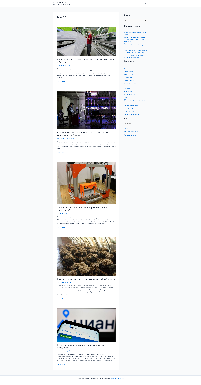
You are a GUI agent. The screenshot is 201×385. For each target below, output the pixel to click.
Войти (126, 128)
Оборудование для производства (134, 100)
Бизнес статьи (128, 74)
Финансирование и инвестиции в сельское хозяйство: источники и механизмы (134, 39)
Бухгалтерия (128, 77)
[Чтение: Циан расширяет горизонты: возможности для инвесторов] (86, 324)
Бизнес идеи (61, 213)
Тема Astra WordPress (117, 378)
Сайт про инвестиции (131, 131)
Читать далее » (62, 81)
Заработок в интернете (64, 138)
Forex (125, 66)
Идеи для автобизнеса (131, 86)
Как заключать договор (131, 94)
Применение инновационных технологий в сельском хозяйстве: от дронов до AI (135, 46)
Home (144, 3)
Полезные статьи (129, 103)
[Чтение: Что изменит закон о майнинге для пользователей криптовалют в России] (86, 110)
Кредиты (126, 97)
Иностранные (128, 88)
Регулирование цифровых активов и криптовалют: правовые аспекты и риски (135, 32)
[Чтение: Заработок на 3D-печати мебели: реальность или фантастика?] (86, 183)
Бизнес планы (61, 282)
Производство (61, 65)
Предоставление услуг (131, 105)
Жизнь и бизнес (62, 351)
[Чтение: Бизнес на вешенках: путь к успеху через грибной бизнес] (86, 256)
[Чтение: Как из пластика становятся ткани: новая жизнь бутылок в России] (86, 41)
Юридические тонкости (131, 114)
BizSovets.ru (59, 2)
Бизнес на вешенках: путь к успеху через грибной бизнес (86, 279)
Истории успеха (129, 91)
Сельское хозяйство (130, 111)
